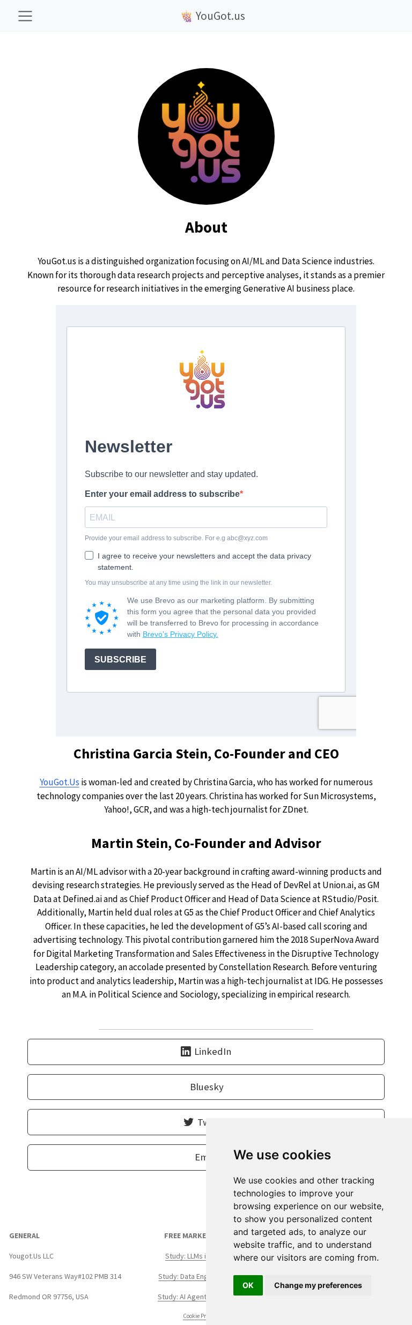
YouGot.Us (59, 782)
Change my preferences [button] (318, 1285)
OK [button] (248, 1285)
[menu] (25, 16)
